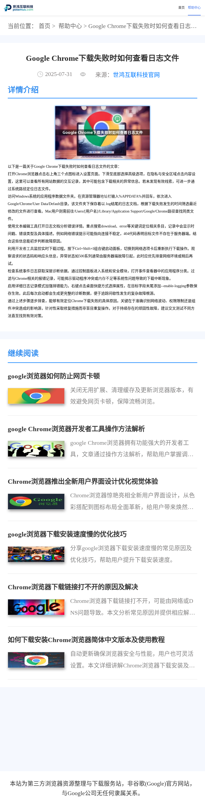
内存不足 (105, 279)
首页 (181, 8)
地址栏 (105, 196)
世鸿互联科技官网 (136, 75)
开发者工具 (24, 249)
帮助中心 (194, 8)
